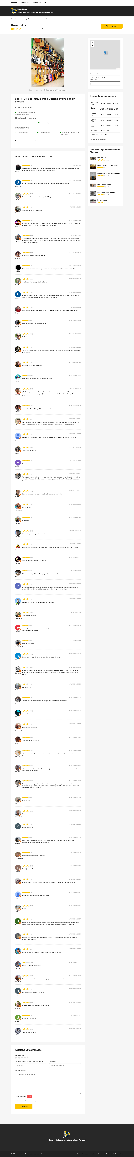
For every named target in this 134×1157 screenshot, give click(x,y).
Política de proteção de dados (86, 1154)
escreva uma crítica (40, 2)
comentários (24, 2)
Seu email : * (53, 1061)
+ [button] (92, 42)
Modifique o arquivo (50, 90)
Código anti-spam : (21, 1096)
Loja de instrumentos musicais (34, 29)
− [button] (92, 45)
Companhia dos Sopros (106, 192)
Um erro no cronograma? (98, 139)
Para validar (24, 1106)
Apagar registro (62, 90)
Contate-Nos (119, 1154)
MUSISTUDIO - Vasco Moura (107, 165)
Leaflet (118, 68)
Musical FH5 (102, 158)
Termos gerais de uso (105, 1154)
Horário (14, 2)
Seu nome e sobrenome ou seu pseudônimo (29, 1061)
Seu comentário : (20, 1070)
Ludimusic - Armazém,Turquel (108, 173)
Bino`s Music (102, 200)
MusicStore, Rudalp (104, 184)
